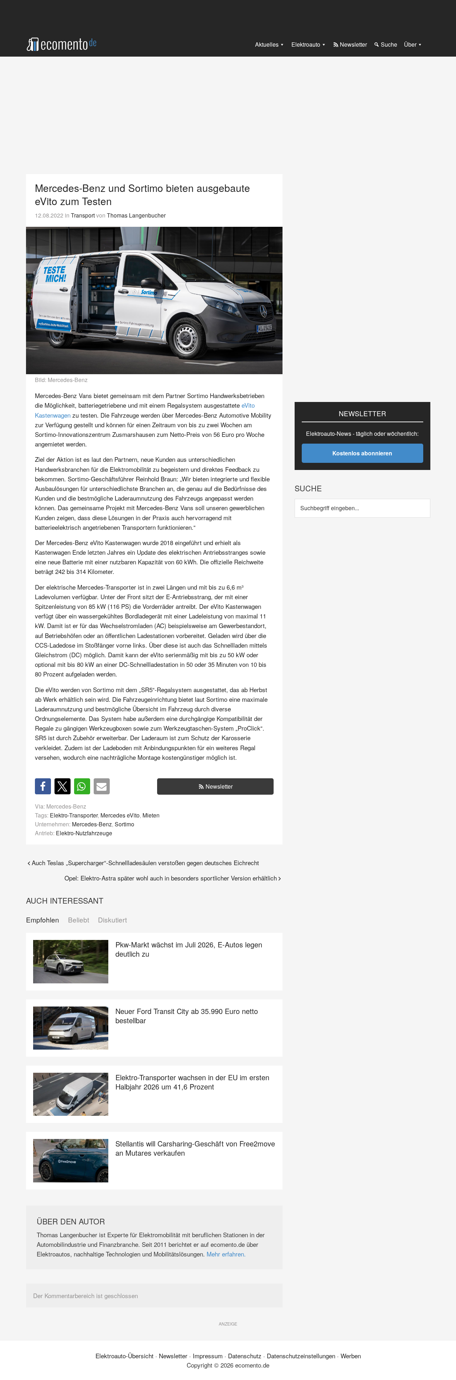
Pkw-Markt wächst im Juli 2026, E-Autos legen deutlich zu (188, 949)
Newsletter (219, 786)
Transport (83, 215)
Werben (351, 1355)
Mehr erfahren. (226, 1253)
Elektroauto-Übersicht (124, 1355)
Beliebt (78, 919)
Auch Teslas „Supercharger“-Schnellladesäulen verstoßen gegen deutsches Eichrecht (145, 862)
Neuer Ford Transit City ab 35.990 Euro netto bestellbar (186, 1015)
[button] (43, 786)
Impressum (208, 1355)
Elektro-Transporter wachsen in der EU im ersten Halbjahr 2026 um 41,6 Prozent (192, 1082)
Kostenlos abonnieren (362, 453)
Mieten (151, 815)
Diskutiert (112, 919)
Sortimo (124, 824)
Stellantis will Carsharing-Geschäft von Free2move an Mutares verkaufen (195, 1148)
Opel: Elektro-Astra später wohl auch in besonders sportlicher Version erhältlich (170, 877)
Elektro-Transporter (74, 815)
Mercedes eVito (120, 815)
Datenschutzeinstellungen (301, 1355)
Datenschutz (244, 1355)
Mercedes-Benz (92, 824)
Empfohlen (42, 919)
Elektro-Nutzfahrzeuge (84, 833)
